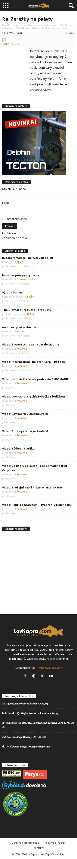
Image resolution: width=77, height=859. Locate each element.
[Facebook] (26, 676)
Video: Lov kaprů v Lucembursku (25, 414)
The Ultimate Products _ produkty (26, 310)
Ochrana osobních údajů (26, 842)
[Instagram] (34, 676)
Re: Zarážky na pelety (27, 18)
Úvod (5, 25)
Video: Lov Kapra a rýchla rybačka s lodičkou (33, 396)
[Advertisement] (38, 572)
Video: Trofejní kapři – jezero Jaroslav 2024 (32, 487)
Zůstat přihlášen (16, 219)
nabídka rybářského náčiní (21, 327)
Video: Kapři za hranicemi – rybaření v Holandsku (37, 505)
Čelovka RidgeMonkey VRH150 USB (26, 736)
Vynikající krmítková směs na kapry (27, 703)
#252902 (70, 33)
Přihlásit (9, 226)
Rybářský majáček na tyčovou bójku (27, 258)
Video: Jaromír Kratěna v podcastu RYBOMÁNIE (35, 379)
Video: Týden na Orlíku (18, 448)
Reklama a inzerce (55, 842)
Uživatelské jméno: (14, 189)
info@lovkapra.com (49, 668)
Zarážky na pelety (26, 28)
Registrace (9, 233)
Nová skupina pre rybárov (20, 275)
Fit (3, 703)
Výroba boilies (12, 292)
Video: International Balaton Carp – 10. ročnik (34, 362)
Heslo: (6, 203)
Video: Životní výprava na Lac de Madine (30, 344)
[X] (43, 676)
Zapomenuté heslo (14, 238)
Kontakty (39, 847)
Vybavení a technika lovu (41, 25)
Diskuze (17, 25)
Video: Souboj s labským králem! (25, 431)
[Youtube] (51, 676)
